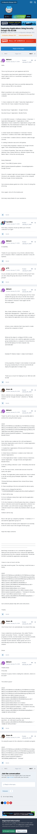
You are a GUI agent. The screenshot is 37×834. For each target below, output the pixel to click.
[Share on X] (2, 803)
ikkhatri (5, 32)
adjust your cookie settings (25, 824)
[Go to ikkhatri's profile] (3, 60)
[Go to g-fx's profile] (3, 269)
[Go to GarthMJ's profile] (3, 223)
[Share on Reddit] (8, 803)
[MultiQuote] (2, 215)
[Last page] (35, 53)
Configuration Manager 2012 (26, 32)
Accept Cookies (9, 831)
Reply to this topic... (10, 784)
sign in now (10, 777)
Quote (7, 214)
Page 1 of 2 (18, 53)
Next (31, 53)
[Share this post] (35, 60)
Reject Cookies (21, 831)
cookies (14, 822)
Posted (13, 61)
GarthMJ (9, 222)
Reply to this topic (18, 48)
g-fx (7, 268)
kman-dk (9, 389)
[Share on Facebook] (5, 803)
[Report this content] (32, 60)
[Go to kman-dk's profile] (3, 390)
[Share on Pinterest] (11, 803)
